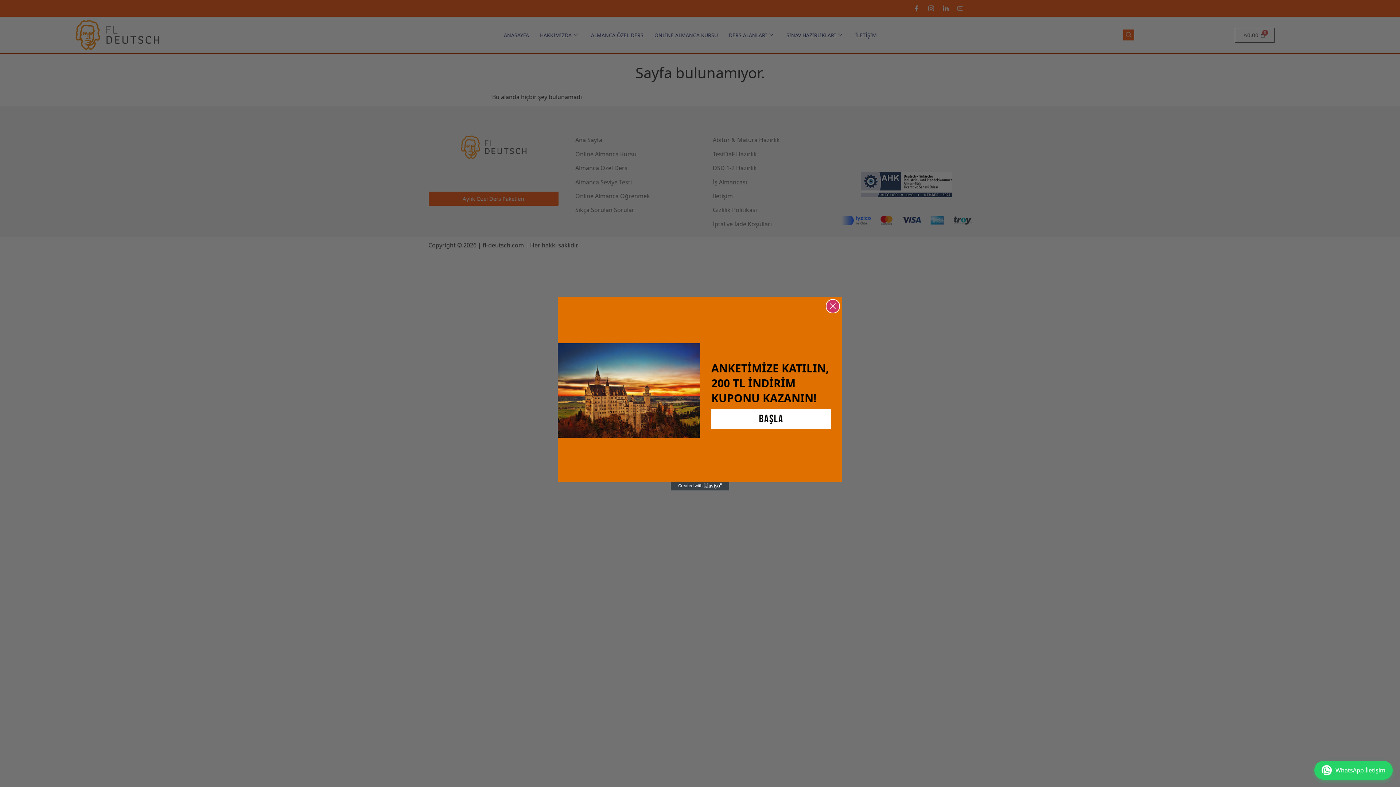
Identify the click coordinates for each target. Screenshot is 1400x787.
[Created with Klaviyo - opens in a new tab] (700, 486)
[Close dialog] (833, 306)
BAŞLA (771, 419)
